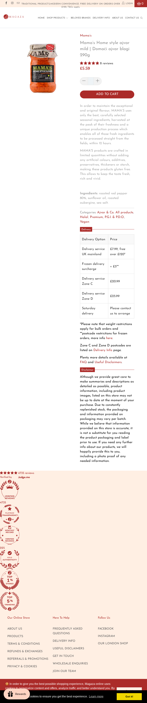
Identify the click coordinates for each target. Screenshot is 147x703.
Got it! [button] (129, 696)
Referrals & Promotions (27, 659)
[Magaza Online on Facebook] (6, 4)
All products (124, 212)
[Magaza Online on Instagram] (11, 4)
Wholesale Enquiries (70, 663)
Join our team (64, 671)
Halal (84, 217)
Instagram (106, 636)
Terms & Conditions (23, 643)
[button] (89, 63)
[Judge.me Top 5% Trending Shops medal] (73, 601)
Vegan (84, 222)
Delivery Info (101, 18)
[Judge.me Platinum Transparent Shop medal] (73, 515)
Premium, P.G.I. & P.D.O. (107, 217)
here (109, 338)
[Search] (141, 18)
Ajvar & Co (105, 212)
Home (41, 18)
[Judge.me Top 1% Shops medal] (73, 581)
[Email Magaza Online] (18, 4)
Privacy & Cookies (22, 666)
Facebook (106, 628)
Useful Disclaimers (108, 362)
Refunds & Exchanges (24, 651)
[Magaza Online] (14, 15)
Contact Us (132, 18)
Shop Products (56, 18)
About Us (117, 18)
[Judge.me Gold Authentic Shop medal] (73, 560)
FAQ (83, 362)
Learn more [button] (96, 696)
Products (15, 636)
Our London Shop (113, 643)
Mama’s (85, 35)
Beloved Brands (81, 18)
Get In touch (63, 656)
